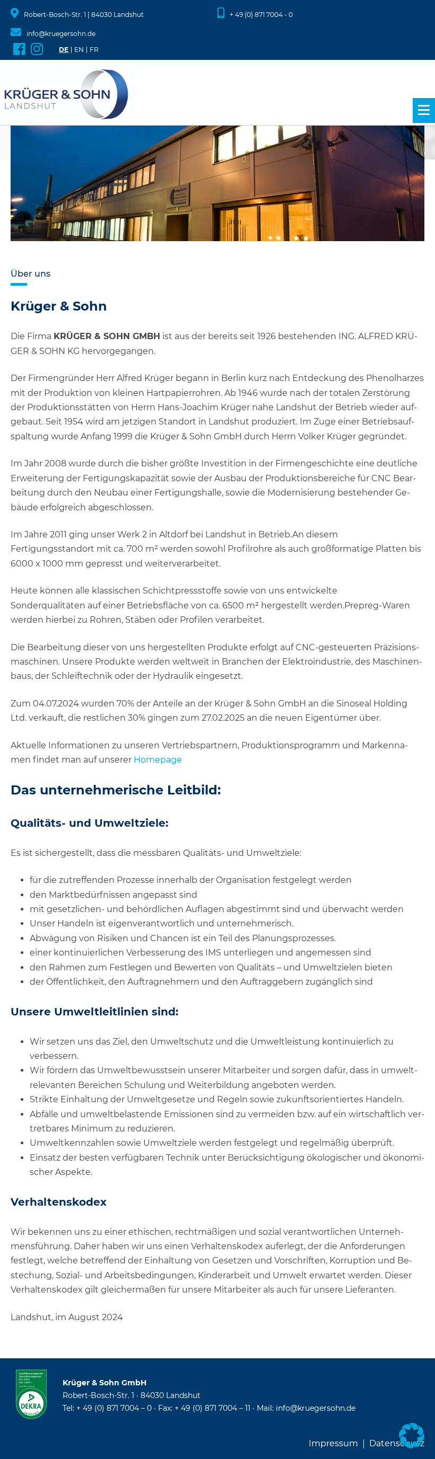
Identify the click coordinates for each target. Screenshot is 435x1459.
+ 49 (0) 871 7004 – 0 (114, 1408)
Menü (424, 110)
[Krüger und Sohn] (66, 95)
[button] (411, 1435)
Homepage (158, 760)
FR (94, 50)
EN (79, 50)
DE (63, 50)
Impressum (333, 1443)
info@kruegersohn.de (61, 34)
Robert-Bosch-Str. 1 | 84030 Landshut (84, 15)
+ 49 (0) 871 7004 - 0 (261, 15)
